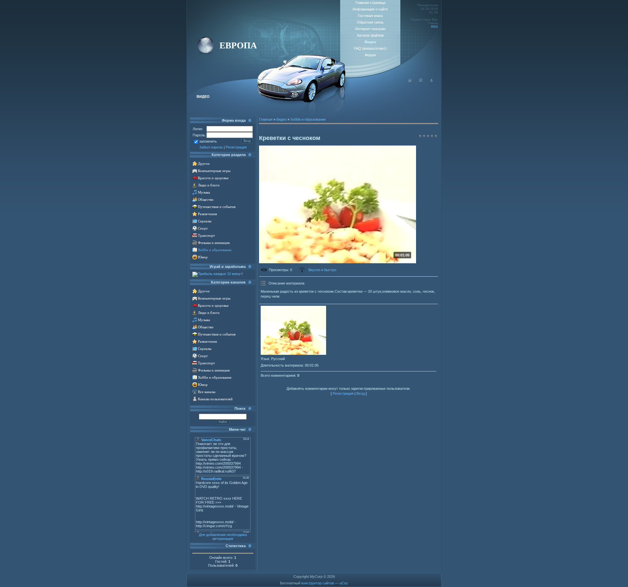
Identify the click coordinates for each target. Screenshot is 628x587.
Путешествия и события (217, 207)
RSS (434, 26)
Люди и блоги (208, 185)
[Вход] (432, 81)
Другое (204, 163)
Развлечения (207, 214)
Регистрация (236, 147)
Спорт (203, 228)
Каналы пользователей (215, 399)
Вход (361, 393)
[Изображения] (293, 330)
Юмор (203, 257)
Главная (265, 119)
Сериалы (204, 221)
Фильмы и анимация (214, 243)
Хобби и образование (215, 250)
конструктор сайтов (317, 583)
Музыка (204, 192)
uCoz (344, 583)
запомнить (208, 141)
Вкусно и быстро (322, 270)
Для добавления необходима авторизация (223, 537)
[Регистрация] (421, 81)
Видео (281, 119)
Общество (206, 199)
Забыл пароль (211, 147)
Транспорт (206, 235)
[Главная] (410, 81)
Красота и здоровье (213, 178)
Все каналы (206, 392)
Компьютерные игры (214, 171)
